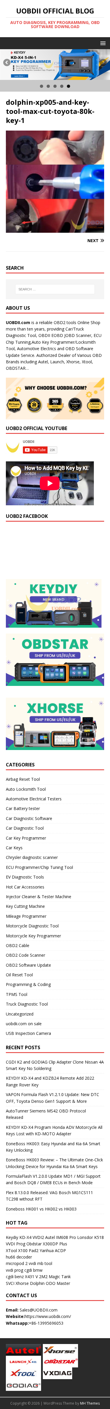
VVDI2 (38, 1237)
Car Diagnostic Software (29, 818)
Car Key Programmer (26, 838)
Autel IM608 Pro (60, 1237)
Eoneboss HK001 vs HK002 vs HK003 (41, 1209)
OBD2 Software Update (28, 965)
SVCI (10, 1283)
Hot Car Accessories (25, 887)
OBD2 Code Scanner (25, 955)
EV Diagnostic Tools (25, 877)
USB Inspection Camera (28, 1033)
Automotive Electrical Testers (34, 799)
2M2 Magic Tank (55, 1276)
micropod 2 (17, 1263)
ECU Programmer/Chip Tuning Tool (39, 867)
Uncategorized (19, 1014)
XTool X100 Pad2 (22, 1250)
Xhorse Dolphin (30, 1283)
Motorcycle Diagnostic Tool (32, 926)
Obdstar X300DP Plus (46, 1244)
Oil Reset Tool (19, 974)
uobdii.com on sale (24, 1023)
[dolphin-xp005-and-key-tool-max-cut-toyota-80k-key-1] (55, 229)
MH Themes (90, 1403)
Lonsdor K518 (90, 1237)
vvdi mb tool (40, 1263)
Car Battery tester (23, 808)
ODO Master (58, 1283)
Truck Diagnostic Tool (27, 1004)
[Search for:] (55, 289)
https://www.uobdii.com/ (48, 1316)
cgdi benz (15, 1276)
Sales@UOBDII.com (38, 1310)
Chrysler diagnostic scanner (32, 857)
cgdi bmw (33, 1270)
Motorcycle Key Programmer (33, 936)
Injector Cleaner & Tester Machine (38, 896)
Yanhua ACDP (53, 1250)
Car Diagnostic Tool (25, 828)
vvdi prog (14, 1270)
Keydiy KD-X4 (18, 1237)
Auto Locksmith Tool (26, 789)
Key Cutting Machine (25, 906)
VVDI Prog (15, 1244)
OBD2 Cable (17, 945)
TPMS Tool (16, 994)
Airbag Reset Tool (23, 779)
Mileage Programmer (26, 916)
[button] (102, 43)
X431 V (31, 1276)
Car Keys (14, 847)
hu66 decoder (19, 1257)
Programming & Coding (28, 984)
